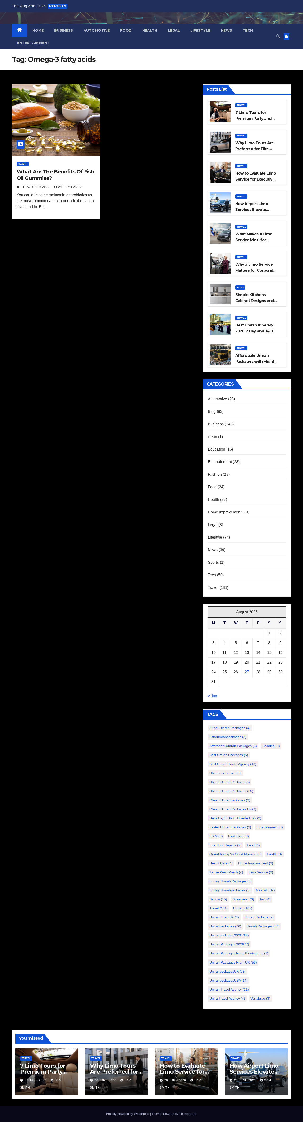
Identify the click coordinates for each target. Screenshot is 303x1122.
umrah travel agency (229, 989)
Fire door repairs (225, 845)
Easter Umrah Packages (230, 827)
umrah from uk (224, 917)
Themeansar (187, 1114)
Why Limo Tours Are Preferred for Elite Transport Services (254, 149)
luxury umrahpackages (229, 890)
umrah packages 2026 (229, 944)
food (253, 845)
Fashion (215, 474)
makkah (265, 890)
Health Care (221, 863)
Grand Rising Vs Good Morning (235, 854)
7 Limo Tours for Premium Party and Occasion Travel (253, 118)
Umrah (242, 908)
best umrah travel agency (232, 764)
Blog (240, 287)
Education (216, 449)
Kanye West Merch (226, 872)
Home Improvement (224, 512)
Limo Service (261, 872)
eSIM (216, 836)
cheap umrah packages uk (232, 809)
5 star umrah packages (229, 728)
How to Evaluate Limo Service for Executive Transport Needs (255, 179)
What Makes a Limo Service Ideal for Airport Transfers (253, 240)
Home (38, 30)
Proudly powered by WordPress (128, 1114)
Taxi (265, 899)
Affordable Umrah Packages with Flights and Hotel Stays (255, 361)
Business (63, 30)
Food (126, 30)
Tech (248, 30)
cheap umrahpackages (229, 800)
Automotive (97, 30)
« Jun (212, 696)
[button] (278, 36)
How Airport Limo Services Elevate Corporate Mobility (252, 209)
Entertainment (33, 43)
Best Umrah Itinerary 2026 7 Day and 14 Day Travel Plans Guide (256, 331)
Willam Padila (70, 187)
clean (212, 437)
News (226, 30)
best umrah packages (228, 755)
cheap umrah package (229, 782)
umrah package (259, 917)
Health (149, 30)
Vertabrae (260, 998)
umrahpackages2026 (229, 935)
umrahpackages (225, 926)
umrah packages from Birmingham (238, 953)
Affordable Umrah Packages (233, 746)
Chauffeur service (225, 773)
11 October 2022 (36, 187)
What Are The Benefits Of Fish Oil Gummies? (55, 174)
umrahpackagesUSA (228, 980)
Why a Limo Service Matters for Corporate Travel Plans (255, 270)
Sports (213, 562)
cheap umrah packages (231, 791)
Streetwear (243, 899)
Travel (241, 105)
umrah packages (263, 926)
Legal (174, 30)
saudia (218, 899)
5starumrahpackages (227, 737)
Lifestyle (200, 30)
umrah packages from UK (233, 962)
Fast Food (238, 836)
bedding (271, 746)
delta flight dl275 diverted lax (235, 818)
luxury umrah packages (230, 881)
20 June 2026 (36, 1080)
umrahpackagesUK (227, 971)
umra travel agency (227, 998)
